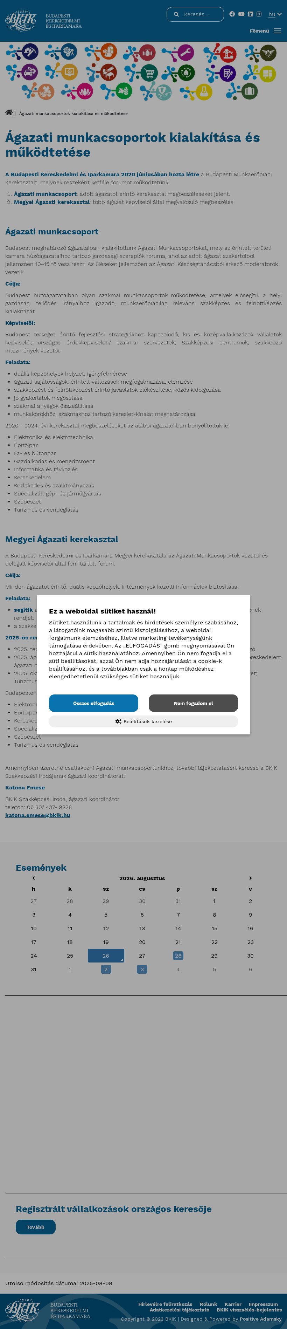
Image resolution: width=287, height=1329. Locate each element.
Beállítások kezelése (147, 721)
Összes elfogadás (93, 703)
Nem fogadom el (193, 703)
